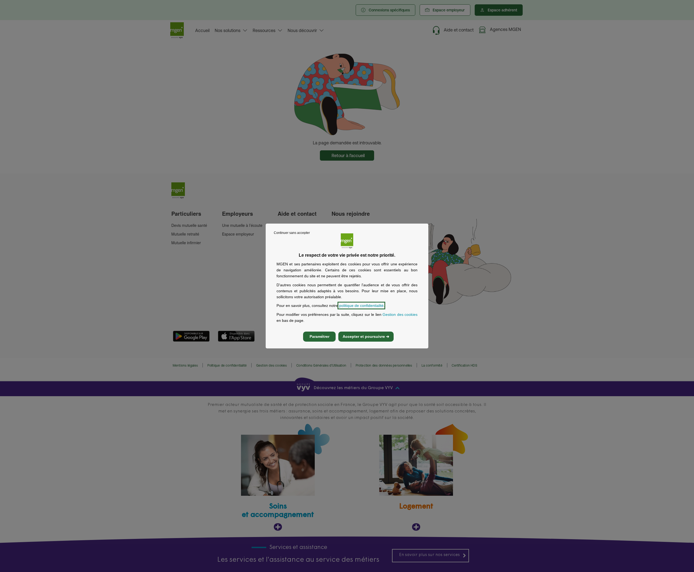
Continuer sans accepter (292, 233)
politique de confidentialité (361, 305)
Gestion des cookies (400, 314)
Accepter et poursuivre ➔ (366, 336)
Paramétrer (319, 336)
